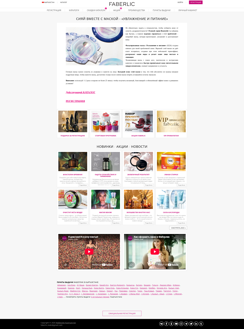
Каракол (143, 288)
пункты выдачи (161, 10)
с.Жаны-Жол (134, 294)
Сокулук (132, 291)
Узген (175, 291)
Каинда (71, 288)
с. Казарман (101, 294)
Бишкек (147, 285)
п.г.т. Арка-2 (74, 294)
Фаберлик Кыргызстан (66, 323)
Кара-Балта (99, 288)
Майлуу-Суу (75, 291)
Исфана (176, 285)
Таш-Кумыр (149, 291)
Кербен (152, 288)
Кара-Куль (110, 288)
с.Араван (123, 294)
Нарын (102, 291)
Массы (85, 291)
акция (117, 10)
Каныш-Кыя (87, 288)
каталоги (74, 10)
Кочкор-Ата (162, 288)
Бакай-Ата (104, 285)
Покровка (123, 291)
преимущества (136, 10)
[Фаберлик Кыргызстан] (122, 5)
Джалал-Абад (165, 285)
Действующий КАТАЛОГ (80, 92)
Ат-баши (80, 285)
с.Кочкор (145, 294)
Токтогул (167, 291)
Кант (78, 288)
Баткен (139, 285)
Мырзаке (93, 291)
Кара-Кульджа (122, 288)
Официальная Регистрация (122, 313)
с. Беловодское (87, 294)
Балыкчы (130, 285)
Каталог (63, 2)
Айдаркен (61, 285)
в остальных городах (100, 297)
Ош (116, 291)
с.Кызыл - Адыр (157, 294)
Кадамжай (61, 288)
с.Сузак (169, 294)
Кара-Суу (134, 288)
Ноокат (110, 291)
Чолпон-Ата (62, 294)
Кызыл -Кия (174, 288)
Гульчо (155, 285)
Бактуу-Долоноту (117, 285)
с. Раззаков (113, 294)
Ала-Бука (71, 285)
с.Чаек (60, 297)
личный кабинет (187, 10)
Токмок (159, 291)
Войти (180, 2)
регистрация (54, 10)
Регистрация (195, 2)
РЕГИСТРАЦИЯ (75, 101)
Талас (139, 291)
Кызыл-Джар (62, 291)
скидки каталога (96, 10)
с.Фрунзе (178, 294)
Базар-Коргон (92, 285)
